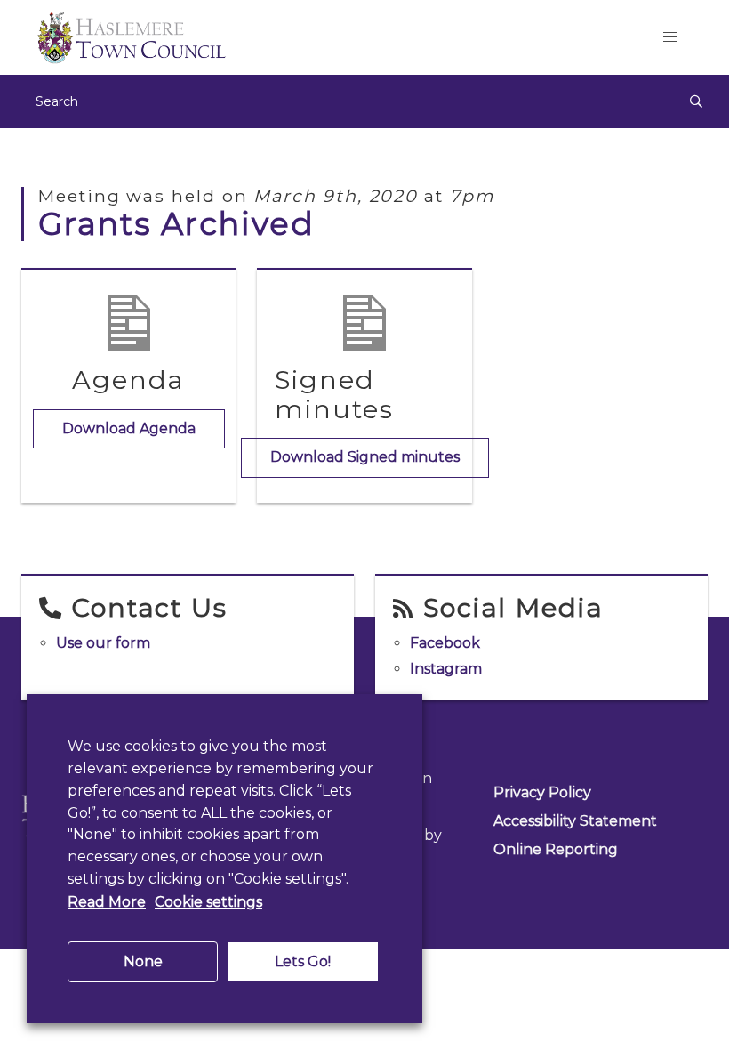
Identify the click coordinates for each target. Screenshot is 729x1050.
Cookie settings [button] (208, 901)
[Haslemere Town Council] (327, 37)
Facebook (445, 642)
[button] (670, 37)
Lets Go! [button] (303, 961)
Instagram (446, 668)
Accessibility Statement (575, 820)
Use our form (103, 642)
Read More (107, 901)
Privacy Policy (542, 792)
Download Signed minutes (365, 456)
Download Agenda (129, 428)
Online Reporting (555, 849)
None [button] (143, 961)
